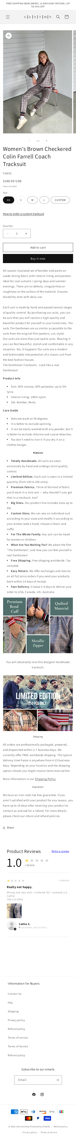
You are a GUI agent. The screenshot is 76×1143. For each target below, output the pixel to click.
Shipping (13, 1011)
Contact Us (15, 993)
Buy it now (38, 258)
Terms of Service (18, 1046)
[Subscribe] (57, 1080)
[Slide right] (46, 140)
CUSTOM (60, 200)
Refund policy (16, 1029)
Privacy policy (16, 1020)
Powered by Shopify (40, 1126)
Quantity (8, 226)
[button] (8, 17)
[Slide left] (29, 140)
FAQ (10, 1002)
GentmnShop (23, 1126)
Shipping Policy (45, 779)
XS (8, 200)
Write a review (60, 851)
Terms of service (18, 1037)
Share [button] (10, 827)
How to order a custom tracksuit (23, 214)
